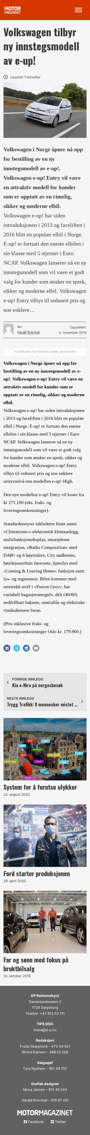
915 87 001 (60, 1100)
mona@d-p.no (45, 1030)
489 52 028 (58, 1052)
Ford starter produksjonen (36, 873)
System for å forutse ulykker (40, 787)
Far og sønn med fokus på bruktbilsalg (35, 964)
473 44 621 (60, 1046)
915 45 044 (57, 1089)
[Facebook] (6, 648)
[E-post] (36, 648)
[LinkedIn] (26, 648)
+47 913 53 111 (52, 1013)
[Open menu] (78, 10)
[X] (16, 648)
